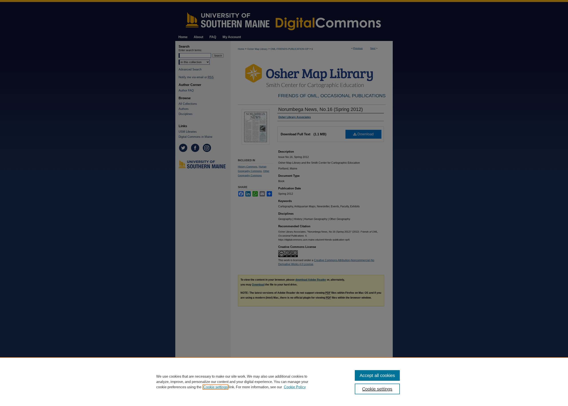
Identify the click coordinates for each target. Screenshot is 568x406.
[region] (284, 381)
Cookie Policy (295, 387)
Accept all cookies (377, 375)
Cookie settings (215, 387)
